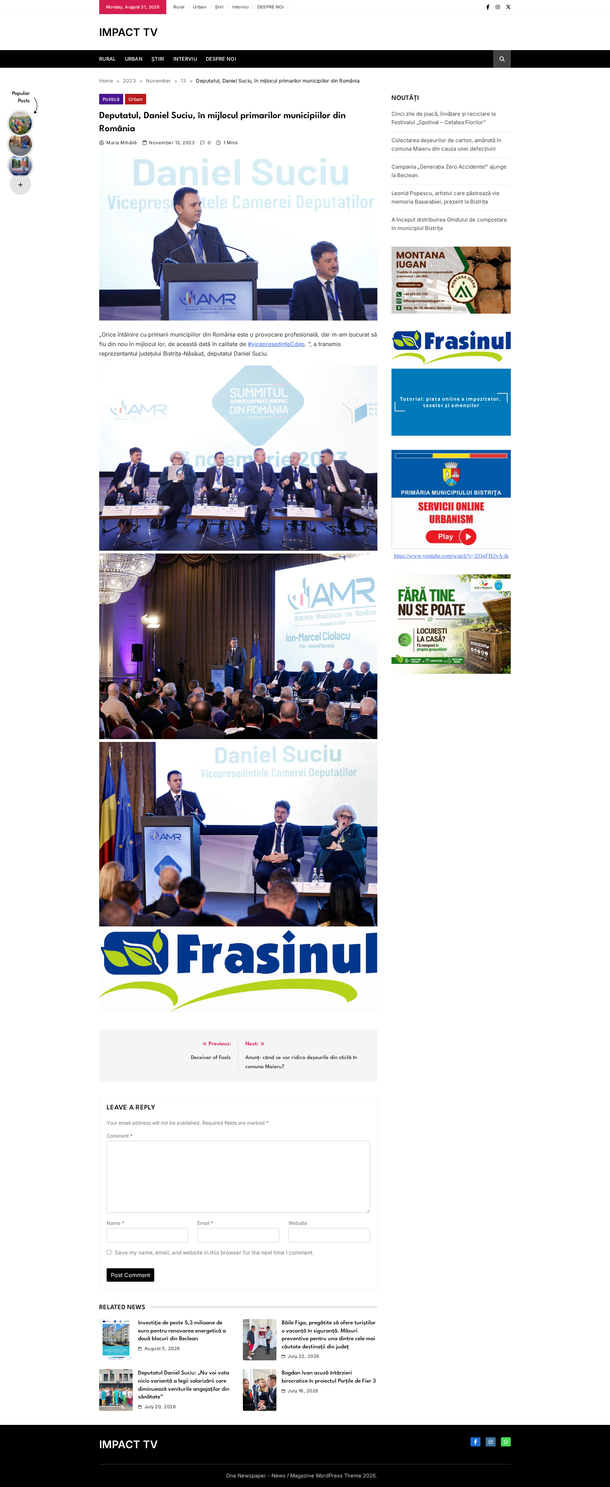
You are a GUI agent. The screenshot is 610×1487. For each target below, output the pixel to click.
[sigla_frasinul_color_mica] (238, 1010)
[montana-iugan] (451, 312)
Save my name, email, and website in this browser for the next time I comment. (214, 1253)
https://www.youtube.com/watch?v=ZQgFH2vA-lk (451, 556)
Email (205, 1223)
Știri (219, 7)
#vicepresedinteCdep (276, 343)
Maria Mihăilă (121, 142)
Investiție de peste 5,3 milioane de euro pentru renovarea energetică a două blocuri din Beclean (182, 1331)
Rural (179, 7)
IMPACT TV (128, 32)
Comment (120, 1136)
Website (297, 1223)
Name (115, 1223)
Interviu (240, 7)
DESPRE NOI (270, 7)
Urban (199, 7)
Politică (111, 99)
